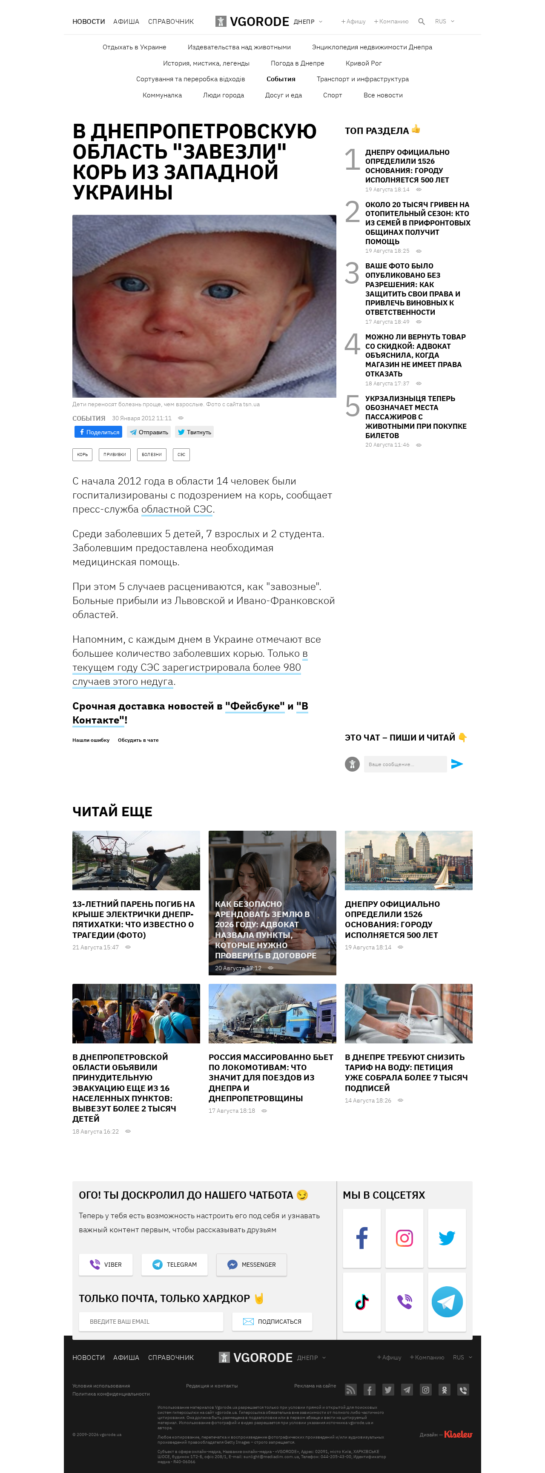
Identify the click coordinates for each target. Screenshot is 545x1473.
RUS (440, 21)
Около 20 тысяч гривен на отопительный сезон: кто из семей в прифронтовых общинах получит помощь (417, 223)
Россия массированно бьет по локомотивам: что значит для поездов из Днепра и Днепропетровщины (271, 1077)
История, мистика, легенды (206, 63)
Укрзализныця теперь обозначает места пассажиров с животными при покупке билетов (416, 417)
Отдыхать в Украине (134, 47)
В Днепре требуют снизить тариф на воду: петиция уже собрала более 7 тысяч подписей (406, 1072)
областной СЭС (176, 509)
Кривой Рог (364, 63)
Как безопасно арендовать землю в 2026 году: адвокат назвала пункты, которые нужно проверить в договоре (266, 930)
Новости (88, 21)
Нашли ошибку (90, 740)
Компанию (394, 21)
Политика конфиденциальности (111, 1393)
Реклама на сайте (315, 1385)
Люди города (223, 95)
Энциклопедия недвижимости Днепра (372, 47)
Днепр (307, 1358)
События (281, 78)
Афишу (356, 21)
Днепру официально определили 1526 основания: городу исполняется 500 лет (407, 166)
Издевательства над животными (239, 47)
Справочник (171, 21)
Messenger (259, 1264)
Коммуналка (162, 95)
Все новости (383, 95)
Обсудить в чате (138, 740)
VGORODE (263, 1357)
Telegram (182, 1264)
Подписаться (279, 1321)
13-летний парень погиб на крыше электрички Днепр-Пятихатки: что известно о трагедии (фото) (133, 919)
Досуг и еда (283, 95)
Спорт (332, 95)
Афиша (126, 21)
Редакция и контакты (212, 1385)
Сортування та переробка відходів (190, 78)
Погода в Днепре (297, 63)
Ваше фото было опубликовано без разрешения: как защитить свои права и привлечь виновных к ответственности (412, 289)
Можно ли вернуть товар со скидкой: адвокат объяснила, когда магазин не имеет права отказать (415, 355)
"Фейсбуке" (255, 705)
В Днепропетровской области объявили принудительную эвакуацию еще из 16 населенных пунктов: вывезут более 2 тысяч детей (124, 1088)
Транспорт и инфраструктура (363, 78)
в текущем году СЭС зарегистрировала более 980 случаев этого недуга (190, 667)
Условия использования (101, 1385)
